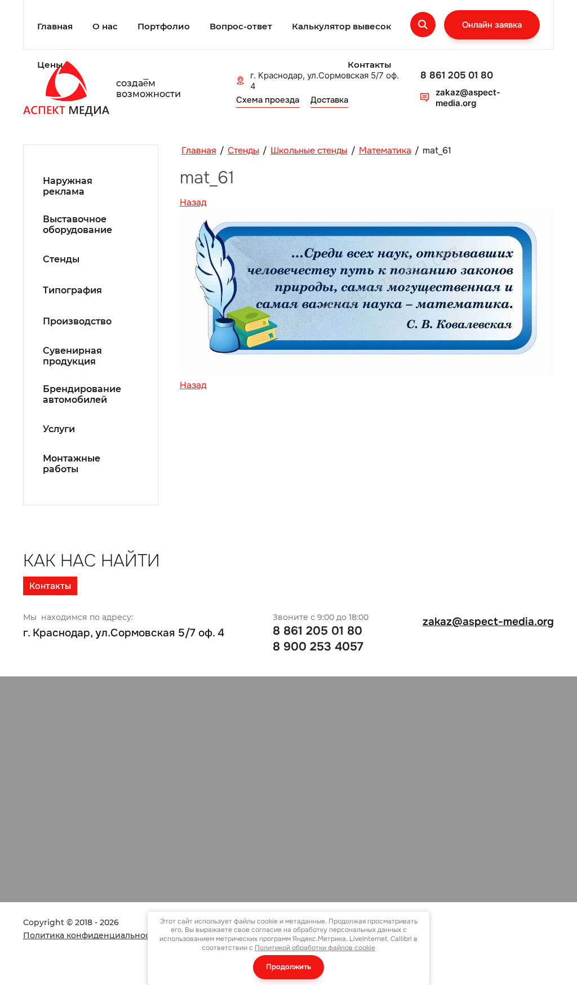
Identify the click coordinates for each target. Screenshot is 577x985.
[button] (492, 24)
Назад (193, 202)
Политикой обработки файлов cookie (315, 947)
